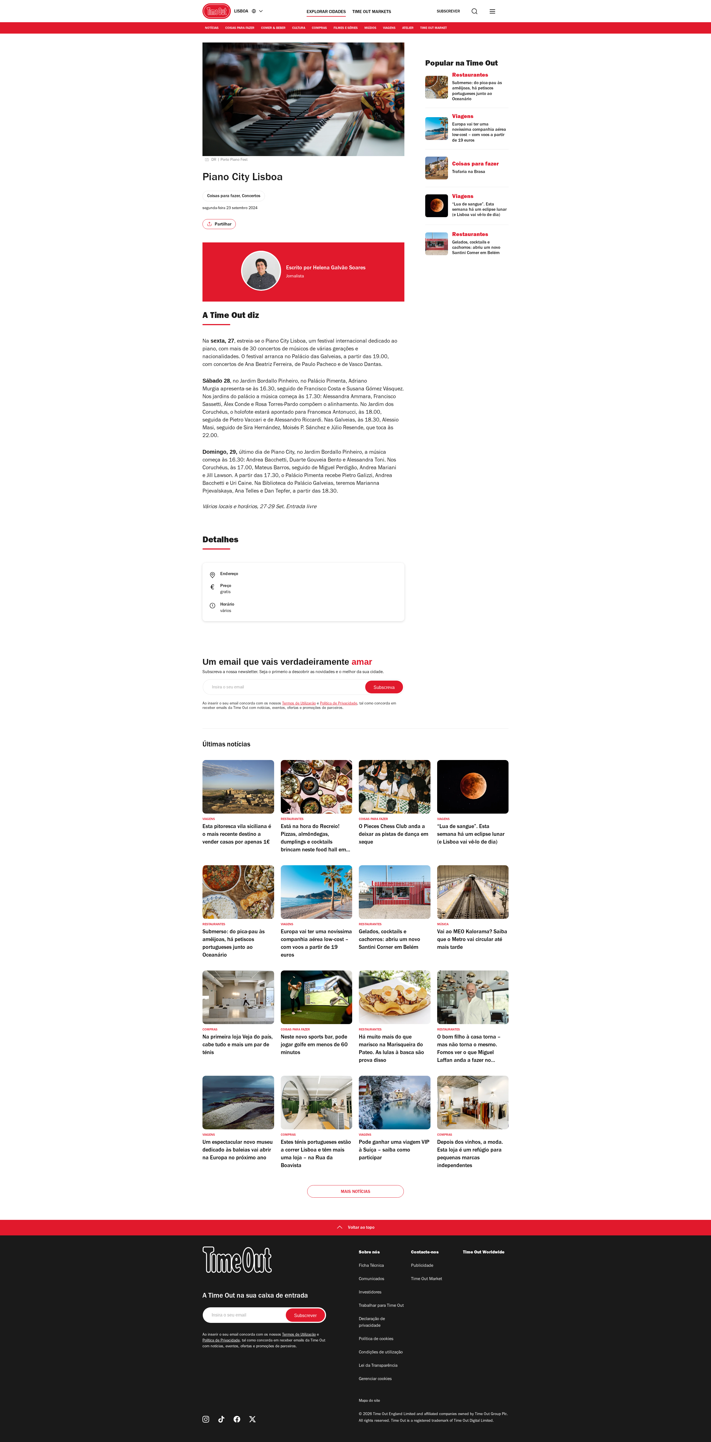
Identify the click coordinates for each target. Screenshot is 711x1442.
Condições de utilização (381, 1352)
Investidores (370, 1292)
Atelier (408, 28)
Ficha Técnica (371, 1266)
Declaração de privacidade (372, 1322)
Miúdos (370, 28)
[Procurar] (474, 11)
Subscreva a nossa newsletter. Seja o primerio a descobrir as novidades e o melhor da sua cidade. (293, 672)
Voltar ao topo (361, 1228)
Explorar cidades (326, 12)
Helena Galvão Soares (339, 268)
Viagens (389, 28)
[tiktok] (221, 1419)
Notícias (212, 28)
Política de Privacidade (338, 704)
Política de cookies (376, 1339)
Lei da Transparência (378, 1366)
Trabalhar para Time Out (381, 1306)
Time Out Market (433, 28)
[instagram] (205, 1419)
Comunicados (371, 1279)
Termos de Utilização (299, 704)
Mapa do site (369, 1401)
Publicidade (422, 1266)
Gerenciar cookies (375, 1379)
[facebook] (237, 1419)
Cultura (298, 28)
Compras (319, 28)
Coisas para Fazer (239, 28)
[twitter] (252, 1419)
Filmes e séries (346, 28)
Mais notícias (355, 1192)
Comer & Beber (273, 28)
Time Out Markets (371, 12)
